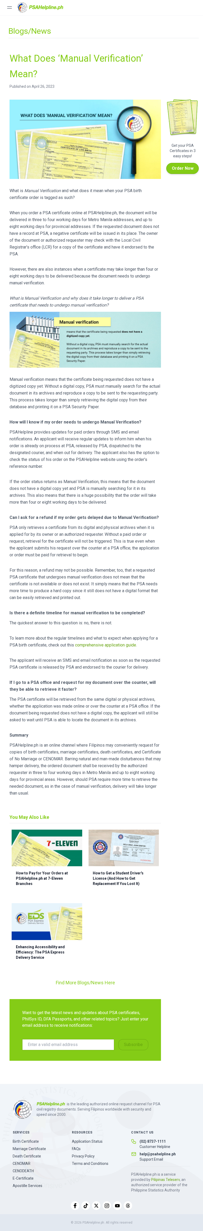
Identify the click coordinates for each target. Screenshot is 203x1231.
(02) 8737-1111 (153, 1141)
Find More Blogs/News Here (85, 982)
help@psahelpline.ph (158, 1154)
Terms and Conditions (90, 1163)
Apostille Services (27, 1186)
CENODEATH (23, 1171)
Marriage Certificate (29, 1149)
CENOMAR (21, 1163)
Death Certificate (27, 1156)
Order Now (182, 168)
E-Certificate (23, 1178)
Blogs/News (29, 31)
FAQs (76, 1149)
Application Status (87, 1141)
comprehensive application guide (105, 645)
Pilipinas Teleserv (165, 1180)
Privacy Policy (83, 1156)
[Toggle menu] (9, 7)
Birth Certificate (26, 1141)
